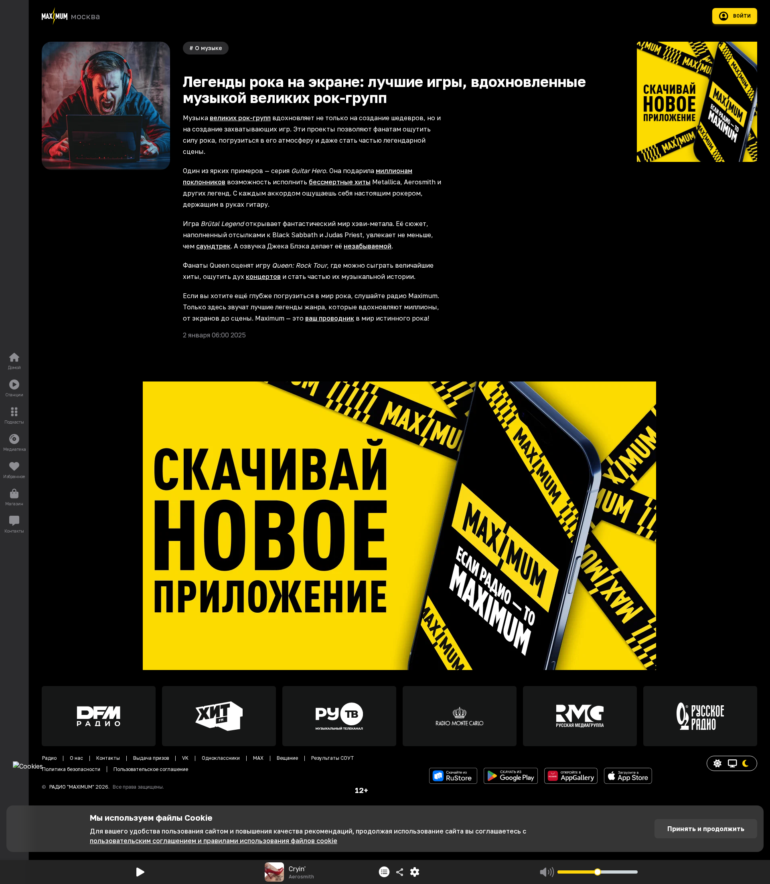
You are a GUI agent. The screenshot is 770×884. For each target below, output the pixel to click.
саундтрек (213, 246)
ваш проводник (329, 318)
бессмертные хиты (340, 182)
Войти (742, 16)
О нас (76, 758)
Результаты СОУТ (332, 758)
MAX (258, 758)
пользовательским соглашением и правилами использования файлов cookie (213, 841)
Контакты (108, 758)
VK (185, 758)
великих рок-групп (240, 118)
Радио (49, 758)
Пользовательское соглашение (150, 769)
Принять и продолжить (705, 829)
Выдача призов (151, 758)
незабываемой (367, 246)
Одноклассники (221, 758)
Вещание (287, 758)
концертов (263, 276)
